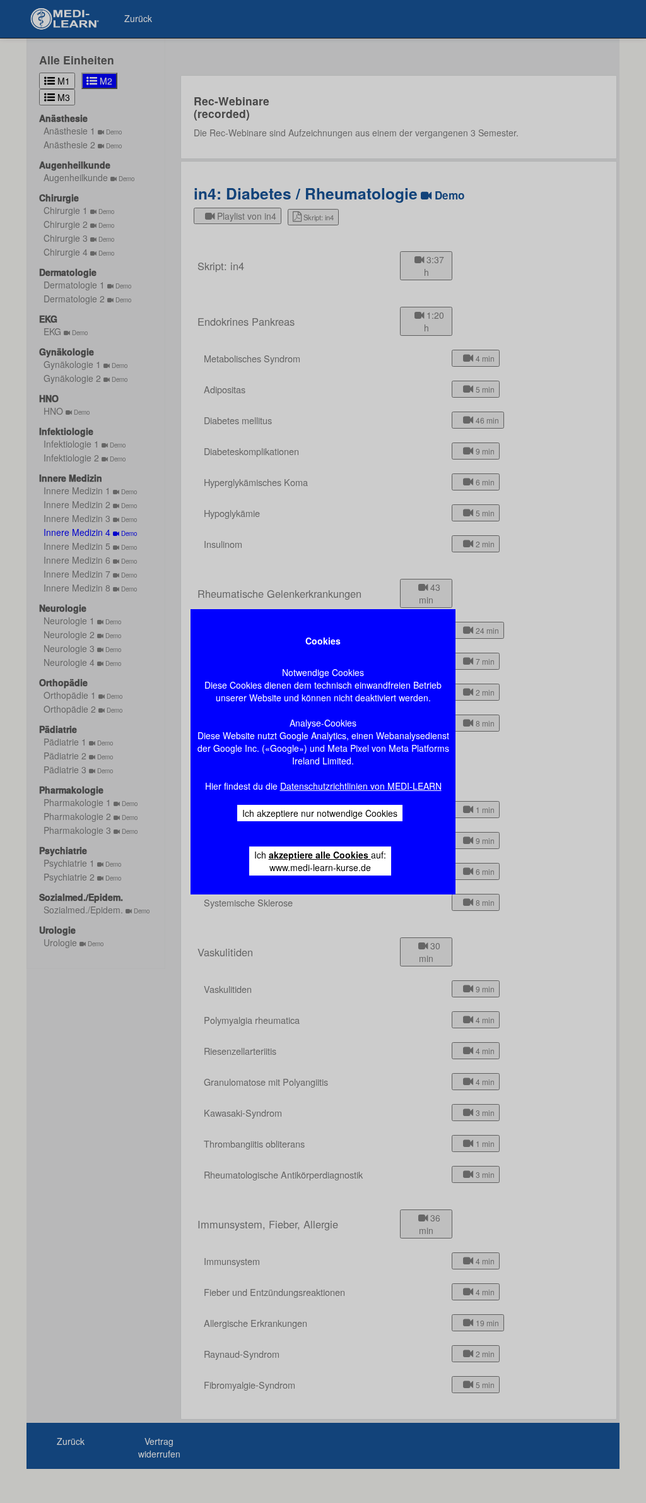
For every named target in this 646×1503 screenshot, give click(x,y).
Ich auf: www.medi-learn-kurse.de (320, 861)
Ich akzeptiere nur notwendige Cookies (319, 813)
